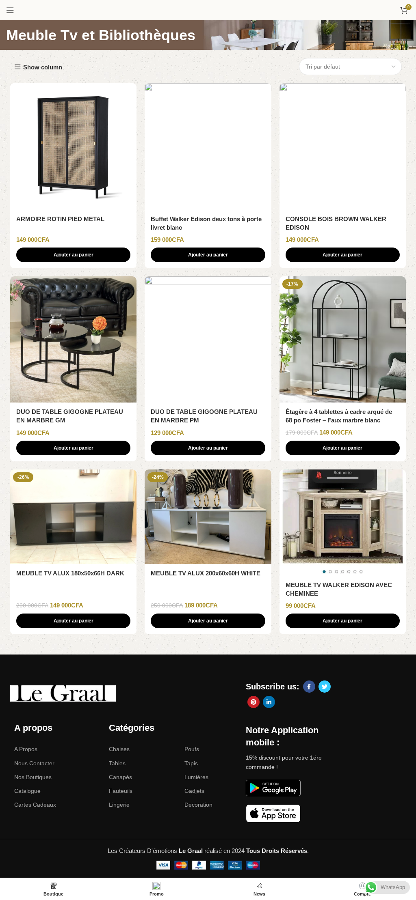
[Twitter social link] (324, 686)
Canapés (120, 777)
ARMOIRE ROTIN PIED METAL (60, 218)
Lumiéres (196, 777)
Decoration (198, 804)
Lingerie (119, 804)
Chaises (119, 749)
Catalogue (27, 791)
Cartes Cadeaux (35, 804)
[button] (73, 255)
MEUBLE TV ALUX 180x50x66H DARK (70, 573)
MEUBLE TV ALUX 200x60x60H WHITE (205, 573)
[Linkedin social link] (269, 702)
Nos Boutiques (33, 777)
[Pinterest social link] (253, 702)
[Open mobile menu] (10, 10)
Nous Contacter (34, 763)
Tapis (191, 763)
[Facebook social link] (309, 686)
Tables (117, 763)
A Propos (25, 749)
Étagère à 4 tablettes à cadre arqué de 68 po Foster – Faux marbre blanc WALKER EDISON (339, 420)
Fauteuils (120, 791)
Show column (42, 67)
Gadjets (194, 791)
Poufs (191, 749)
